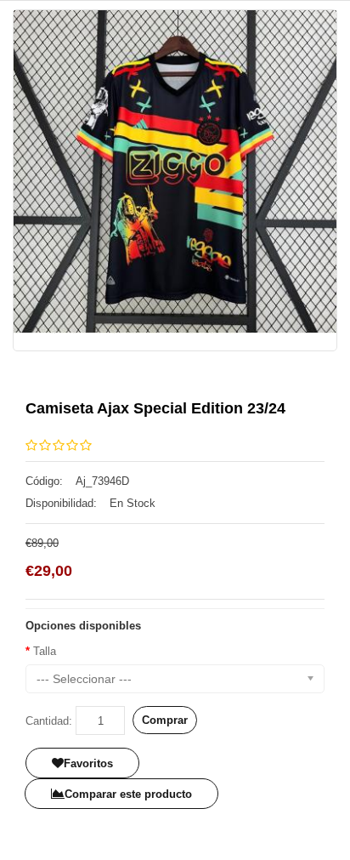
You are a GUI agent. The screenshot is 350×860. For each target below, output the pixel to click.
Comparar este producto (128, 794)
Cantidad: (48, 721)
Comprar (165, 720)
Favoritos (88, 763)
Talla (44, 651)
